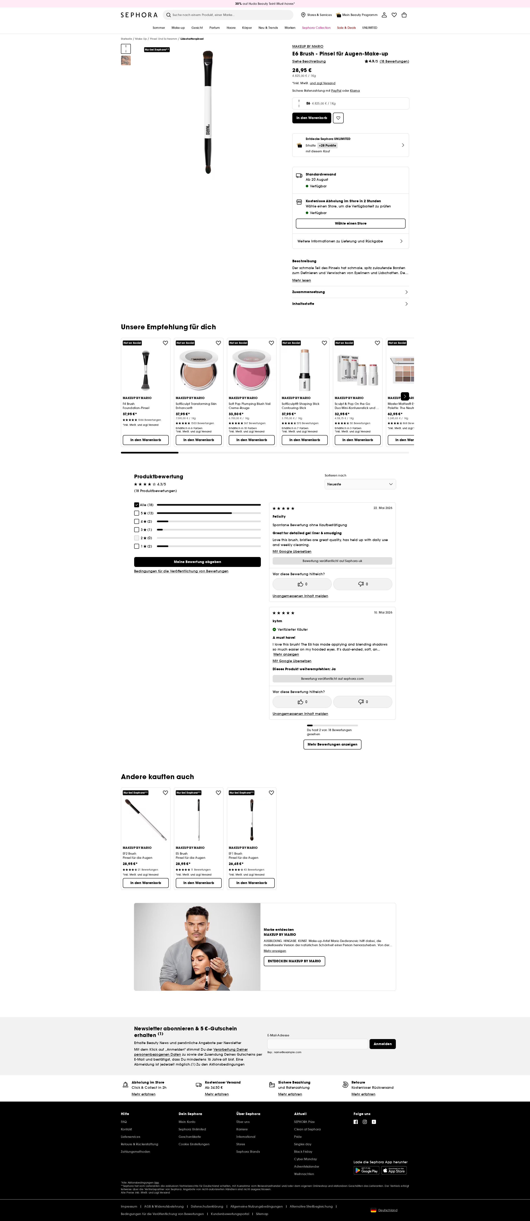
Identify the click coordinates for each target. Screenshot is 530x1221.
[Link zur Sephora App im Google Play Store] (366, 1170)
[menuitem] (315, 15)
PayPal (336, 91)
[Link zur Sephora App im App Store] (394, 1170)
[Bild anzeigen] (126, 49)
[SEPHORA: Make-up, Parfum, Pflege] (139, 14)
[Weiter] (405, 396)
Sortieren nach (335, 475)
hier (156, 1182)
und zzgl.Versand (323, 83)
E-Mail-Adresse (278, 1035)
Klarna (355, 91)
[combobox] (360, 484)
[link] (197, 562)
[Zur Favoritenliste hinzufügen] (165, 343)
